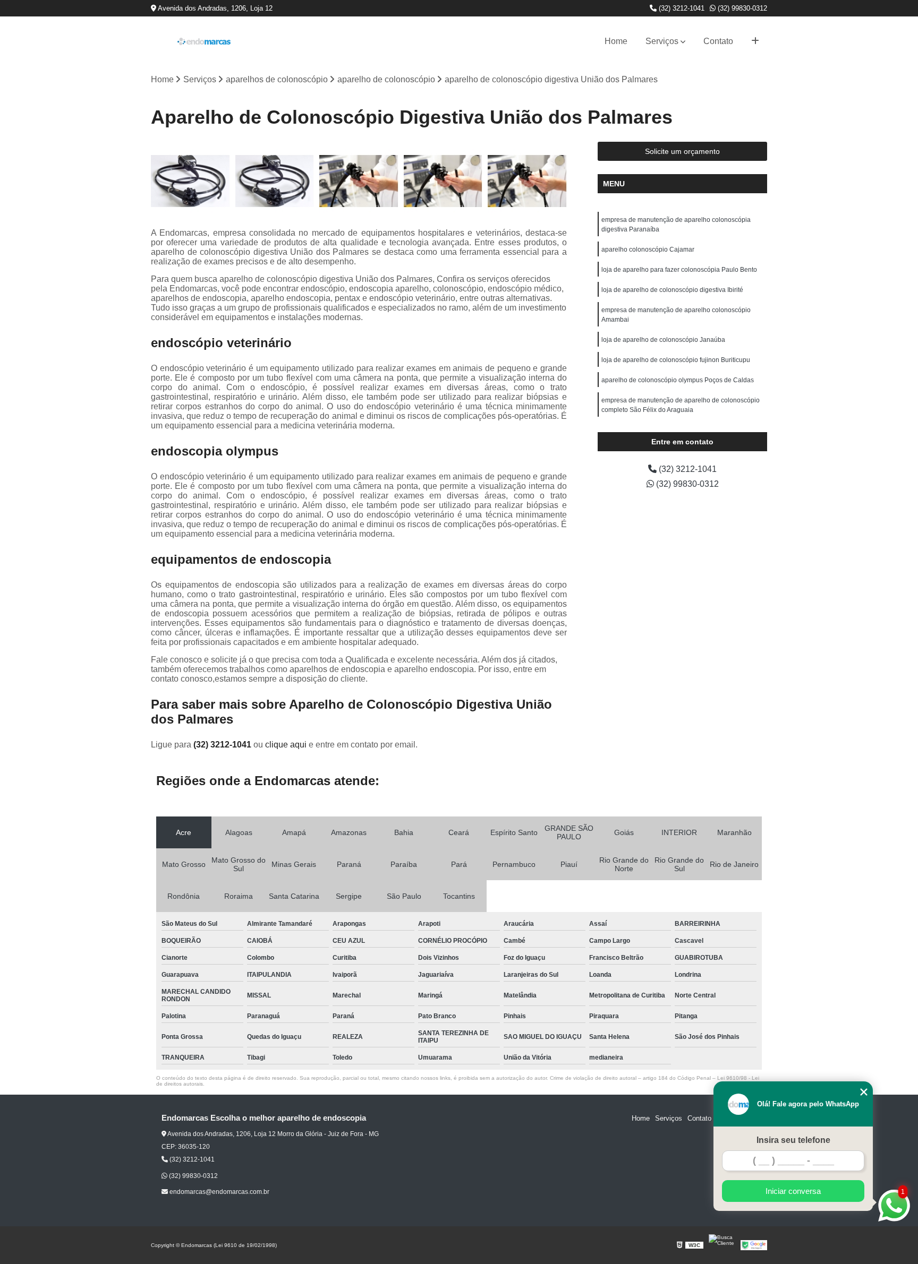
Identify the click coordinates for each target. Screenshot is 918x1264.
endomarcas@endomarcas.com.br (218, 1192)
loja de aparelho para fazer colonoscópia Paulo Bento (679, 269)
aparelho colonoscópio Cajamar (647, 249)
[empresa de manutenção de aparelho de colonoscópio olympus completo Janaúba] (527, 181)
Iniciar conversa (793, 1191)
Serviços (661, 41)
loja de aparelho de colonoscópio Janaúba (663, 339)
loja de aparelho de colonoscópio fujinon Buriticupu (675, 360)
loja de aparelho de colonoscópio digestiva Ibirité (672, 290)
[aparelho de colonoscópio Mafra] (274, 181)
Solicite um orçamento (682, 151)
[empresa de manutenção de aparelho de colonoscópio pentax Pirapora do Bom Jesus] (443, 181)
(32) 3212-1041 (680, 8)
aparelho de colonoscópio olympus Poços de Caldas (677, 380)
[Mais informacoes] (755, 41)
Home (616, 41)
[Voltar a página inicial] (204, 41)
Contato (718, 41)
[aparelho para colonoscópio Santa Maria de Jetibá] (190, 181)
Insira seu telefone (793, 1140)
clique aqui (286, 744)
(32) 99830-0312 (741, 8)
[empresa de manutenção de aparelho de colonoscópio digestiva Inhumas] (358, 181)
